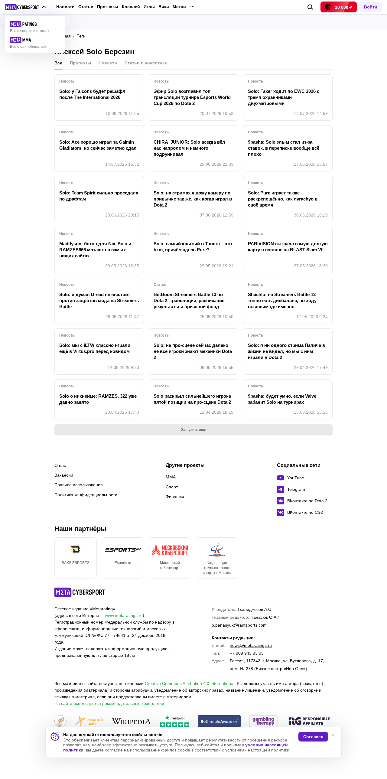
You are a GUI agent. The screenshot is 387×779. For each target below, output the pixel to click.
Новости (65, 6)
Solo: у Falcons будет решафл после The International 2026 (92, 94)
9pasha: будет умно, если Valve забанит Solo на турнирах (282, 399)
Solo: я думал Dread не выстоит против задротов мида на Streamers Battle (99, 300)
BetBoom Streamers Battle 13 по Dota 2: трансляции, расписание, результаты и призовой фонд (190, 300)
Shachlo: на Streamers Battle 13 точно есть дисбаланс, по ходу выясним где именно (282, 300)
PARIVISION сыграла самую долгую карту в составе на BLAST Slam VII (288, 246)
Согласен (313, 736)
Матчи (179, 7)
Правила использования (78, 484)
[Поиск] (310, 7)
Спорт (172, 486)
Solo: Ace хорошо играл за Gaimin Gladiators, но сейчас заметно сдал (98, 145)
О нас (60, 465)
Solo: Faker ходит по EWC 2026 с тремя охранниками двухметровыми (283, 97)
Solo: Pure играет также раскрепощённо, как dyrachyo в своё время (282, 198)
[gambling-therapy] (263, 721)
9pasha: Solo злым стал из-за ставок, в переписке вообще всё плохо (283, 148)
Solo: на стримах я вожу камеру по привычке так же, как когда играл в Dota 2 (193, 198)
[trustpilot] (174, 721)
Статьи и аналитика (146, 62)
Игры (149, 7)
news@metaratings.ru (251, 645)
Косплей (131, 7)
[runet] (60, 721)
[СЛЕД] (333, 558)
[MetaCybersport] (79, 592)
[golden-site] (89, 721)
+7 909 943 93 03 (247, 653)
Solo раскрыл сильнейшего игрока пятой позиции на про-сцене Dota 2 (192, 399)
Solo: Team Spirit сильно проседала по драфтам (98, 195)
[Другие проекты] (25, 7)
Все (58, 62)
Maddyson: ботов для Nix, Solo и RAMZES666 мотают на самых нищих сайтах (95, 249)
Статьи (85, 6)
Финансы (175, 496)
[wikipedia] (131, 721)
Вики (163, 7)
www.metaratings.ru (124, 615)
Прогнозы (107, 6)
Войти (370, 7)
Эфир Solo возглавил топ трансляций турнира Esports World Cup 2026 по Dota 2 (192, 97)
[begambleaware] (219, 721)
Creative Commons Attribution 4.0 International (189, 683)
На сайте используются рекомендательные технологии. (109, 703)
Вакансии (63, 475)
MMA (171, 476)
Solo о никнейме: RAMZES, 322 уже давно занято (98, 399)
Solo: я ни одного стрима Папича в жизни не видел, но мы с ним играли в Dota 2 (286, 351)
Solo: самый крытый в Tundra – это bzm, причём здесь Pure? (193, 246)
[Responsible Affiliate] (309, 721)
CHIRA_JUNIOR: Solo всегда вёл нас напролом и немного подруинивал (189, 148)
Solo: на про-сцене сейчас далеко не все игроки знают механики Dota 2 (193, 351)
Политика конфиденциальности (85, 494)
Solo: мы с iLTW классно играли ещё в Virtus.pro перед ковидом (94, 348)
